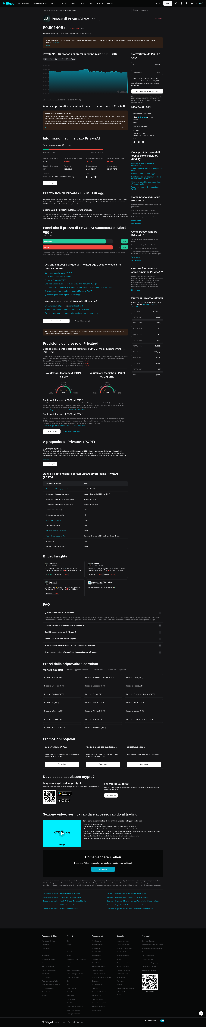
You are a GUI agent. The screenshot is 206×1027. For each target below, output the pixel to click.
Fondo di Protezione (49, 970)
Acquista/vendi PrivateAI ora (56, 321)
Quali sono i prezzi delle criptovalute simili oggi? (63, 295)
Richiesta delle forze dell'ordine (152, 944)
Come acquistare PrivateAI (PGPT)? (58, 273)
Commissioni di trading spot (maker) (58, 489)
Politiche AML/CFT (148, 959)
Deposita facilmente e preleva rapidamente (142, 164)
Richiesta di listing (123, 955)
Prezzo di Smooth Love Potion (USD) (99, 677)
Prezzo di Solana (97, 999)
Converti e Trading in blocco (76, 959)
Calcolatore (96, 981)
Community (46, 948)
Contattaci (45, 944)
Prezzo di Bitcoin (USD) (135, 702)
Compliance (146, 952)
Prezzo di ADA (96, 995)
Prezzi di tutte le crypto (83, 321)
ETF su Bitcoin (97, 984)
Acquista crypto (50, 183)
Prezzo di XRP (97, 988)
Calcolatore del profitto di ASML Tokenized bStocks (60, 905)
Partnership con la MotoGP (51, 984)
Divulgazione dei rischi (149, 970)
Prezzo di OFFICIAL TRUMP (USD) (139, 719)
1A (67, 59)
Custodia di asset (122, 974)
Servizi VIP (120, 959)
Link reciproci (46, 977)
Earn (68, 966)
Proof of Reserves (48, 966)
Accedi (158, 3)
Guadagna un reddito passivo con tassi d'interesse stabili (146, 183)
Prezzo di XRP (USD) (93, 719)
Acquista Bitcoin (97, 944)
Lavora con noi (47, 952)
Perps (69, 944)
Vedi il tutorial (136, 223)
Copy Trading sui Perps (75, 974)
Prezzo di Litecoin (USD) (53, 711)
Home (44, 10)
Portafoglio (70, 995)
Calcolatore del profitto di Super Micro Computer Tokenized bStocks (130, 909)
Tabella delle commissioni (125, 988)
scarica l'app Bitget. (75, 306)
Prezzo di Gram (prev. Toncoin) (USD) (140, 694)
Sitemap (44, 995)
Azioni (69, 955)
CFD (68, 948)
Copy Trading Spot (73, 970)
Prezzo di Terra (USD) (134, 677)
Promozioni (120, 981)
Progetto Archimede (123, 970)
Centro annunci (47, 963)
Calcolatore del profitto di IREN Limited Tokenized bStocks (126, 905)
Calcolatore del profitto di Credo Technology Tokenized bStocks (64, 901)
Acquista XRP (96, 955)
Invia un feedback (123, 941)
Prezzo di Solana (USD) (135, 711)
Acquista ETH (96, 948)
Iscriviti (167, 3)
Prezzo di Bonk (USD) (93, 694)
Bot (68, 981)
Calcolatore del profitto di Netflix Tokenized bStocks (60, 909)
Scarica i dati (121, 977)
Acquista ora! (136, 220)
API (68, 984)
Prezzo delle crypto (98, 966)
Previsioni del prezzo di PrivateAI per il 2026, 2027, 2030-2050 (64, 410)
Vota (124, 241)
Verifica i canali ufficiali (124, 948)
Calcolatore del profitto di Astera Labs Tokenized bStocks (62, 897)
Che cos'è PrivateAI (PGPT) (55, 280)
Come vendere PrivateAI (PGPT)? (58, 277)
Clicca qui (55, 43)
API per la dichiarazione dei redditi (126, 993)
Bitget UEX (45, 974)
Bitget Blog (45, 955)
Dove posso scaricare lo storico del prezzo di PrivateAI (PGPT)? (69, 291)
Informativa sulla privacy (150, 963)
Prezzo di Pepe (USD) (134, 686)
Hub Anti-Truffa (122, 952)
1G (45, 59)
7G (51, 59)
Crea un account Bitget (53, 306)
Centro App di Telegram (75, 1006)
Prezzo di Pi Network (99, 992)
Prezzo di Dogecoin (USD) (95, 686)
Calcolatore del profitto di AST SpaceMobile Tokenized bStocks (128, 893)
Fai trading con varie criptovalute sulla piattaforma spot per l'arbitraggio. (72, 313)
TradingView (71, 999)
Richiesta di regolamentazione (152, 948)
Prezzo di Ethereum (98, 974)
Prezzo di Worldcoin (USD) (95, 728)
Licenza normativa (148, 955)
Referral (119, 984)
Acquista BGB (96, 959)
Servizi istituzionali (123, 966)
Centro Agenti (71, 988)
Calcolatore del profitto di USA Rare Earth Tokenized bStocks (127, 897)
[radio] (138, 117)
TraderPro (70, 992)
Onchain (70, 952)
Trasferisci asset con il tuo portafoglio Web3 (145, 188)
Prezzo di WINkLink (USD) (95, 711)
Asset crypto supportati (53, 520)
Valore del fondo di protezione (56, 531)
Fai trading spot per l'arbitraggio (143, 174)
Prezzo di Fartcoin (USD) (94, 702)
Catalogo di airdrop (73, 1014)
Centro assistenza (123, 944)
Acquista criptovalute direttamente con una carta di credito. (67, 309)
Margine (69, 963)
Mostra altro (135, 290)
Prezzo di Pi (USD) (51, 702)
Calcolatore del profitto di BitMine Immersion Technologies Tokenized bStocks (133, 901)
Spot (68, 941)
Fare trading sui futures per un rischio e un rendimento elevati (146, 178)
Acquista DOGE (97, 952)
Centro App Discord (73, 1010)
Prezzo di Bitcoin (97, 970)
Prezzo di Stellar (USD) (53, 719)
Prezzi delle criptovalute (55, 10)
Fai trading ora (111, 795)
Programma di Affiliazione (125, 963)
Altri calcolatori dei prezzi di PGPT (147, 91)
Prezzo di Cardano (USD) (54, 694)
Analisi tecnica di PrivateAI (71, 431)
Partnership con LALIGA (50, 981)
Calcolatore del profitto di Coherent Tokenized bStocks (61, 893)
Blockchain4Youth (48, 988)
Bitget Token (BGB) (48, 959)
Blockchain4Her (47, 992)
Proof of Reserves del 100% (55, 536)
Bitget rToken (96, 1010)
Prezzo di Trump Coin (99, 1003)
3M (62, 59)
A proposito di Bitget (48, 941)
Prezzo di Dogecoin (98, 1006)
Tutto (73, 59)
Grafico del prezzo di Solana (101, 977)
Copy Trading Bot (73, 977)
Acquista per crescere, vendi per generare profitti (147, 169)
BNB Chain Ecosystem (140, 126)
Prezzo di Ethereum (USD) (54, 728)
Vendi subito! (136, 257)
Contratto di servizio (148, 941)
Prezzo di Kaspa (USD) (53, 677)
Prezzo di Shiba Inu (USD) (54, 686)
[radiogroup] (142, 117)
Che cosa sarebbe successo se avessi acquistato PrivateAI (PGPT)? (71, 284)
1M (56, 59)
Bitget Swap (71, 1003)
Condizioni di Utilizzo (149, 966)
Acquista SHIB (96, 963)
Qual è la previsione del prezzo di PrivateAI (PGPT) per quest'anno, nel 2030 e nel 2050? (78, 287)
